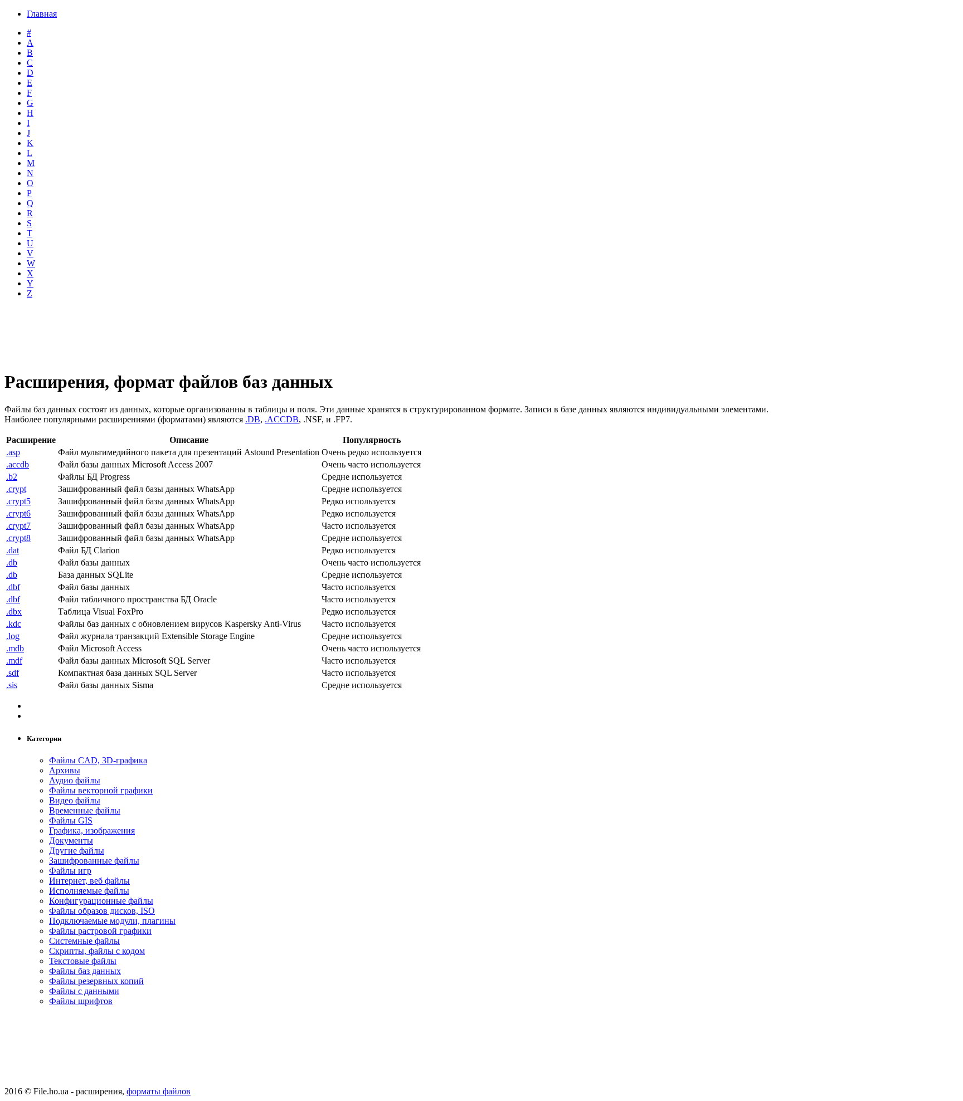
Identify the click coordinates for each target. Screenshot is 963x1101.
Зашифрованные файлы (94, 860)
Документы (71, 840)
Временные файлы (84, 810)
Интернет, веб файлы (89, 880)
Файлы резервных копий (96, 981)
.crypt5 (18, 501)
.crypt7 (18, 525)
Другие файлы (76, 850)
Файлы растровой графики (100, 931)
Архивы (64, 770)
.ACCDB (282, 419)
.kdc (13, 624)
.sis (11, 685)
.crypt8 (18, 538)
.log (13, 636)
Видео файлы (74, 800)
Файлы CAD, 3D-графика (98, 760)
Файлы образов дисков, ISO (102, 910)
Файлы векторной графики (101, 790)
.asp (13, 452)
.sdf (12, 673)
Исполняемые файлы (89, 890)
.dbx (14, 611)
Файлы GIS (71, 820)
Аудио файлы (74, 780)
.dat (12, 550)
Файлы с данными (84, 991)
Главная (42, 13)
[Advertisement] (274, 335)
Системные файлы (84, 941)
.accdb (17, 464)
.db (11, 562)
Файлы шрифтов (81, 1001)
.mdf (14, 660)
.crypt (16, 489)
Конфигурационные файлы (101, 900)
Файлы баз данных (85, 971)
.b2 (11, 476)
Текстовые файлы (82, 961)
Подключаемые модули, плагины (112, 920)
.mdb (15, 648)
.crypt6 (18, 513)
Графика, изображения (92, 830)
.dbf (13, 587)
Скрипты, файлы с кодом (97, 951)
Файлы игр (70, 870)
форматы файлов (159, 1091)
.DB (252, 419)
